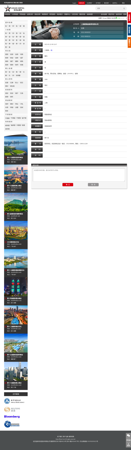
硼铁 (16, 61)
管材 (6, 111)
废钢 (6, 97)
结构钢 (7, 125)
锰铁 (16, 58)
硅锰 (11, 58)
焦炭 (11, 93)
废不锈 (24, 118)
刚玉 (21, 82)
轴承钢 (13, 125)
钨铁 (21, 54)
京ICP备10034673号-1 (73, 441)
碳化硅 (12, 86)
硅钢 (23, 125)
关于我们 (98, 3)
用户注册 (65, 436)
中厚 (6, 107)
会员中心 (114, 3)
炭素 (6, 82)
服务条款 (71, 436)
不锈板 (13, 118)
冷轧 (21, 104)
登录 (123, 3)
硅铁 (6, 58)
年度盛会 (129, 17)
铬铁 (6, 61)
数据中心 (67, 14)
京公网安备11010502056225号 (89, 441)
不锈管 (18, 118)
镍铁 (11, 65)
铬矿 (11, 61)
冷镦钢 (18, 125)
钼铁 (6, 54)
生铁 (21, 93)
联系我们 (106, 3)
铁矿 (16, 93)
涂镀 (16, 107)
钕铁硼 (18, 75)
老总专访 (111, 14)
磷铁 (21, 61)
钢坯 (11, 97)
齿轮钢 (7, 129)
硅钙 (16, 65)
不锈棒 (7, 118)
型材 (21, 107)
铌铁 (6, 65)
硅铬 (21, 65)
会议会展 (104, 14)
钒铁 (11, 54)
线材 (6, 104)
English (74, 3)
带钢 (11, 107)
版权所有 (53, 441)
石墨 (11, 82)
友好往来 (119, 14)
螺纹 (11, 104)
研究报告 (129, 30)
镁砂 (6, 86)
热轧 (16, 104)
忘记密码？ (90, 3)
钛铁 (16, 54)
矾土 (16, 82)
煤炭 (6, 93)
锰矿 (21, 58)
